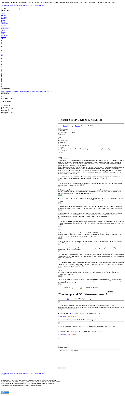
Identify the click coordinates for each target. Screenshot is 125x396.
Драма (3, 20)
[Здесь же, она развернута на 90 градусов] (61, 268)
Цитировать (62, 316)
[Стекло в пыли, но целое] (61, 210)
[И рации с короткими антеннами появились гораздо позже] (59, 187)
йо (68, 299)
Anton (69, 320)
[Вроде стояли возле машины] (59, 195)
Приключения (5, 28)
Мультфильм (5, 27)
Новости (31, 5)
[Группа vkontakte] (1, 375)
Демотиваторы (17, 5)
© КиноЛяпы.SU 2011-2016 (8, 395)
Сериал (3, 30)
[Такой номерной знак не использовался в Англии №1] (59, 226)
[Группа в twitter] (3, 375)
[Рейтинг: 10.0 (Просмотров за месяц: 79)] (40, 91)
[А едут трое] (61, 203)
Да (95, 313)
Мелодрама (4, 23)
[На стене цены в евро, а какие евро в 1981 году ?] (59, 244)
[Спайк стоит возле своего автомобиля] (59, 284)
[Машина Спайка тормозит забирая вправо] (59, 268)
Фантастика (4, 35)
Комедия (3, 22)
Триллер (3, 32)
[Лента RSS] (5, 375)
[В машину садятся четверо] (59, 203)
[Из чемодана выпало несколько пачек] (59, 276)
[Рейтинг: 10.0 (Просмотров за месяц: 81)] (31, 91)
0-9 (2, 38)
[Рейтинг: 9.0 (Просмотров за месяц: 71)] (50, 91)
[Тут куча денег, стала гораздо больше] (61, 276)
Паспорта (26, 5)
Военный (4, 17)
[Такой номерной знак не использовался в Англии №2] (61, 226)
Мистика (3, 25)
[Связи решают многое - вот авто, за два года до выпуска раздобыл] (59, 259)
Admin (65, 126)
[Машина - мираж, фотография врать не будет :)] (61, 195)
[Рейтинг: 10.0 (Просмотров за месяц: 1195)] (7, 91)
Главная (3, 5)
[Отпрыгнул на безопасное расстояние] (61, 284)
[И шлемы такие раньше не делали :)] (59, 251)
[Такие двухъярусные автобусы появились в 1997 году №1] (59, 238)
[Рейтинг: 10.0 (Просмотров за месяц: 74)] (45, 91)
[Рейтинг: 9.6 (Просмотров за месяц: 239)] (19, 91)
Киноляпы (9, 5)
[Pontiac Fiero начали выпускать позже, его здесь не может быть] (59, 180)
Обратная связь (39, 5)
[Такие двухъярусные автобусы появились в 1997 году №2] (61, 238)
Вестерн (3, 15)
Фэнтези (3, 37)
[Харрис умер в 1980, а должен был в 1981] (59, 218)
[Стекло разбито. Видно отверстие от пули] (59, 210)
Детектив (4, 18)
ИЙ (2, 55)
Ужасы (3, 33)
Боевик (3, 14)
